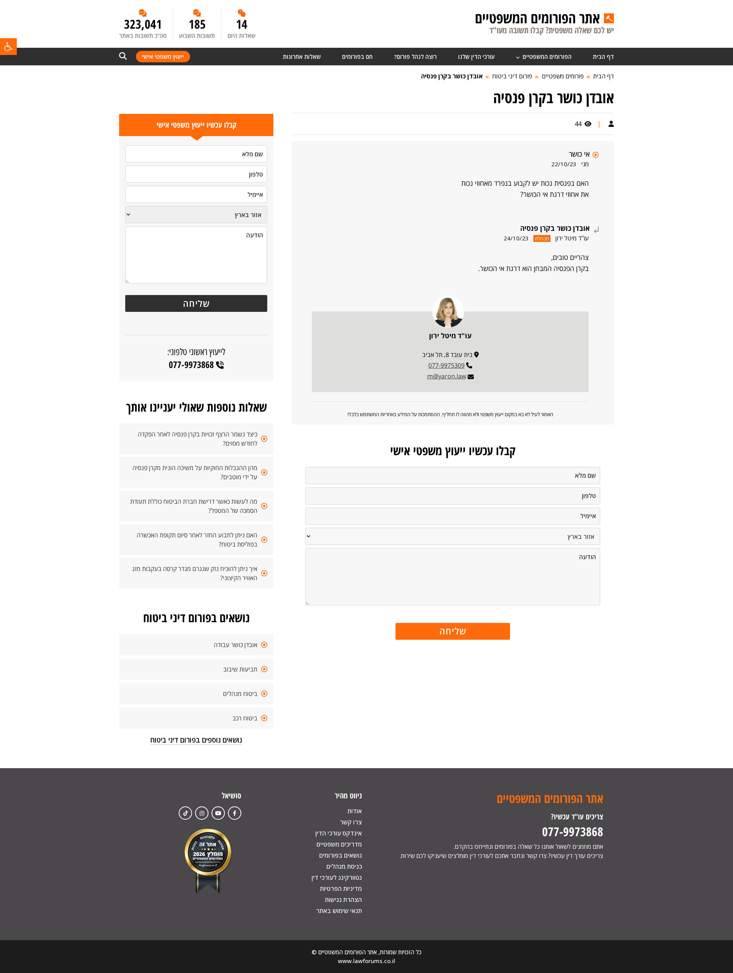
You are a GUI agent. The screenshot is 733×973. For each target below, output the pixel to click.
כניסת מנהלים (344, 866)
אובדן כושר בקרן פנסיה (452, 76)
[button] (8, 46)
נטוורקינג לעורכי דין (337, 877)
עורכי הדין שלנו (476, 56)
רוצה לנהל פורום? (415, 56)
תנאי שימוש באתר (339, 911)
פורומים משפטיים (563, 76)
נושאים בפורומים (340, 855)
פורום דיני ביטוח (512, 76)
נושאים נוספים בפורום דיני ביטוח (196, 739)
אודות (354, 811)
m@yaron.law (446, 376)
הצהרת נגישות (343, 899)
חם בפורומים (357, 56)
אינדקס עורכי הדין (338, 833)
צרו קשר (351, 822)
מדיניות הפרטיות (341, 888)
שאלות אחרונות (302, 56)
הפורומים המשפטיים (546, 56)
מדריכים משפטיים (339, 844)
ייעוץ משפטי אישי (163, 56)
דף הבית (603, 56)
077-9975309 (446, 365)
